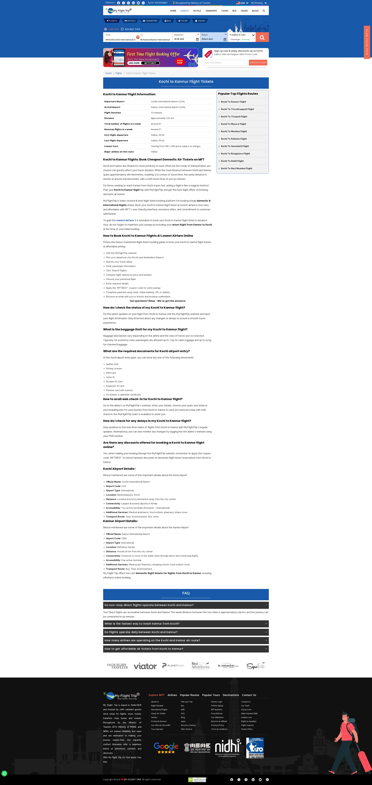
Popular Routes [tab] (189, 695)
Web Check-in (186, 729)
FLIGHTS (112, 20)
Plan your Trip (187, 701)
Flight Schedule (157, 705)
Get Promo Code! (258, 62)
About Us (155, 701)
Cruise (244, 10)
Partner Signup (217, 705)
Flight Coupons (247, 725)
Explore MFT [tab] (157, 695)
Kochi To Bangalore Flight (235, 153)
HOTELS (131, 20)
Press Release (216, 713)
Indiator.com (246, 717)
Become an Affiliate (219, 721)
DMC (183, 709)
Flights (185, 10)
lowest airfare (125, 220)
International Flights (159, 709)
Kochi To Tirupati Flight (234, 116)
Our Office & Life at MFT (161, 725)
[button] (190, 64)
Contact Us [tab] (249, 695)
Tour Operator (157, 729)
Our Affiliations (217, 717)
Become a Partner (188, 725)
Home (173, 10)
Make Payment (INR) (249, 713)
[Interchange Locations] (138, 37)
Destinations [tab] (231, 695)
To (141, 35)
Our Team (245, 705)
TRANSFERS (151, 20)
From (108, 35)
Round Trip (132, 29)
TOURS (184, 20)
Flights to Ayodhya (248, 721)
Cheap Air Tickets (158, 713)
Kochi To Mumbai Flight (234, 131)
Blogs (255, 10)
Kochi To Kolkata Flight (234, 139)
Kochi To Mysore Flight (233, 124)
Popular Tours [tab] (211, 695)
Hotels (197, 10)
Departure (178, 35)
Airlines (154, 717)
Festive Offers (247, 729)
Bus (234, 10)
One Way (113, 29)
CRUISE (201, 20)
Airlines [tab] (172, 695)
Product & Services (159, 721)
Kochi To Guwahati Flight (235, 146)
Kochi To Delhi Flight (232, 161)
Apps (183, 721)
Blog (183, 717)
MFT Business (216, 709)
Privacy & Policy (217, 725)
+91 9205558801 (159, 2)
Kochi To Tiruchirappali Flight (237, 109)
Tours (224, 10)
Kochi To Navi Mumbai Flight (236, 168)
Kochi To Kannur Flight (233, 101)
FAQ (183, 713)
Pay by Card (246, 709)
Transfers (211, 10)
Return (205, 35)
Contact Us (245, 701)
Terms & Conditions (219, 729)
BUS (168, 20)
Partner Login (216, 701)
